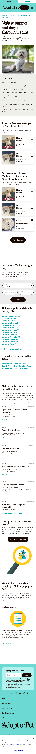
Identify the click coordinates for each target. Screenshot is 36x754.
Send (26, 675)
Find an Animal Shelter (18, 539)
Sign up (24, 7)
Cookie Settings (18, 750)
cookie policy (15, 745)
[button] (32, 137)
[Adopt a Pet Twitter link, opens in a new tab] (12, 693)
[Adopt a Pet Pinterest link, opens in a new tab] (16, 693)
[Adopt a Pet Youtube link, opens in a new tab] (21, 693)
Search (18, 299)
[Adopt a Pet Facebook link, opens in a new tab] (8, 693)
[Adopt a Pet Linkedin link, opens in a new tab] (28, 693)
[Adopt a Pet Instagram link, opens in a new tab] (25, 693)
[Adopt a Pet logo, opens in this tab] (18, 727)
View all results (18, 240)
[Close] (34, 738)
